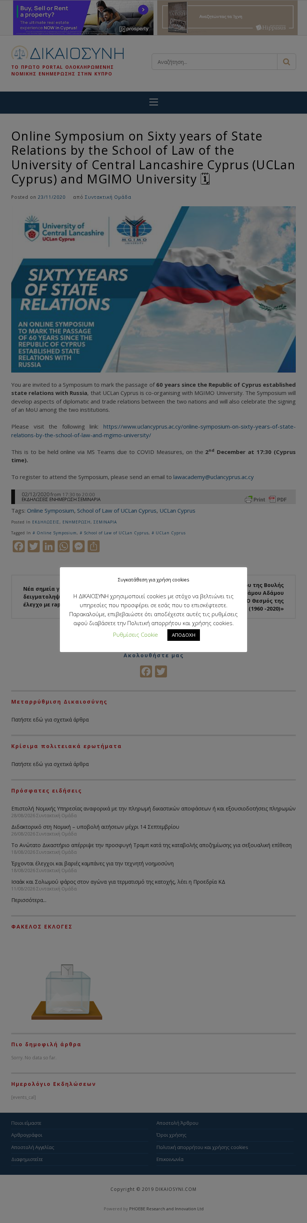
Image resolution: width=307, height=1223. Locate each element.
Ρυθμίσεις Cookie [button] (135, 634)
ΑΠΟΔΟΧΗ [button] (183, 634)
